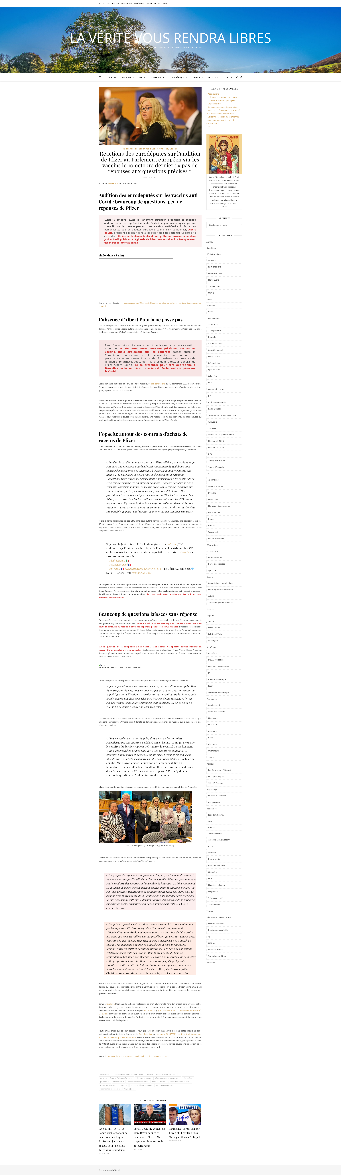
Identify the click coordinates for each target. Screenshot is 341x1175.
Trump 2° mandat (216, 467)
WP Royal (116, 1170)
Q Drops (212, 943)
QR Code (212, 570)
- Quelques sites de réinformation (222, 107)
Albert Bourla (105, 1074)
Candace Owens (215, 343)
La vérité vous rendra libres (170, 37)
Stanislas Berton (215, 949)
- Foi (208, 126)
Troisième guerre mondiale (220, 602)
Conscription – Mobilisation (220, 583)
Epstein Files (214, 369)
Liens (164, 3)
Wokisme (210, 962)
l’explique (110, 1003)
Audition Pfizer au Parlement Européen (161, 1074)
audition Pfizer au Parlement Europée (129, 1074)
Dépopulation (214, 363)
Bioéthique (211, 248)
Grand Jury (213, 640)
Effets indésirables (146, 149)
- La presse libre (214, 103)
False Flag (212, 376)
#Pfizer (171, 544)
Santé (209, 821)
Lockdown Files (215, 273)
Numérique (139, 3)
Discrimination (214, 859)
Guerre (209, 577)
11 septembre (215, 330)
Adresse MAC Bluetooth (219, 839)
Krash (211, 311)
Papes (211, 519)
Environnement (213, 318)
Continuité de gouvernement (221, 434)
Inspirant (210, 615)
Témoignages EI (215, 898)
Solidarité (210, 827)
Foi (118, 3)
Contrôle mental (215, 350)
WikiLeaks (212, 421)
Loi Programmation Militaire (221, 589)
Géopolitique (212, 545)
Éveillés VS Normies (217, 795)
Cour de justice (145, 1034)
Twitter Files (214, 286)
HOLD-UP (213, 724)
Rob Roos (123, 1085)
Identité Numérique (217, 679)
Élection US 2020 (216, 441)
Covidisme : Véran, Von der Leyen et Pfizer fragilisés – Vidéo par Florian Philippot (184, 1133)
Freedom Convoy (216, 814)
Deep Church (214, 356)
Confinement (214, 705)
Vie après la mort (216, 538)
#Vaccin (184, 552)
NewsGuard (213, 279)
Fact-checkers (214, 266)
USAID (211, 292)
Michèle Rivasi (118, 1082)
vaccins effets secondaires (110, 1089)
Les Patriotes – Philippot (219, 770)
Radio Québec (214, 408)
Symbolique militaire (217, 956)
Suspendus (213, 891)
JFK (209, 395)
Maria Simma (214, 512)
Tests (211, 757)
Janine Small (104, 1082)
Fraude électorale (216, 389)
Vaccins (111, 3)
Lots (210, 878)
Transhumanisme (214, 833)
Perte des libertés (216, 563)
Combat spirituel (215, 486)
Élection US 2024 (216, 447)
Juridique (210, 621)
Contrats (128, 149)
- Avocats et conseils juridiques (220, 100)
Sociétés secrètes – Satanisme (222, 415)
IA (209, 672)
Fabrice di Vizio (215, 634)
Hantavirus (213, 718)
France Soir (113, 183)
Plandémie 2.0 (214, 744)
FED (210, 382)
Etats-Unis (211, 428)
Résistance (211, 808)
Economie (210, 305)
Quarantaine (213, 750)
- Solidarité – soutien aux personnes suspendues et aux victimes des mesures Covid (222, 120)
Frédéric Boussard (216, 923)
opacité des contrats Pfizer (138, 1082)
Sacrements (213, 532)
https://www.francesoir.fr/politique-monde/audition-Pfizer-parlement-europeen (137, 1056)
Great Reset (212, 551)
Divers (149, 3)
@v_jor (113, 568)
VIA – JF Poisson (215, 783)
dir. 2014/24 (150, 1010)
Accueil (102, 3)
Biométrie (212, 653)
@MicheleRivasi (118, 564)
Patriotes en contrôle (218, 930)
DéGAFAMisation (216, 659)
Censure (212, 260)
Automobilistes (215, 557)
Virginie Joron (129, 1089)
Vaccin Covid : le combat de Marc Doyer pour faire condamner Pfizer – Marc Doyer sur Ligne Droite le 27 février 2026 (149, 1137)
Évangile (212, 492)
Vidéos (157, 3)
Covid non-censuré (216, 711)
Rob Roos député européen (141, 1085)
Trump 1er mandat (217, 460)
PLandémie (211, 699)
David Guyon (214, 627)
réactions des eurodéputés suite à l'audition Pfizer (171, 1082)
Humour (210, 609)
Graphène (212, 872)
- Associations (212, 93)
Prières (211, 525)
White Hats (126, 3)
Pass (210, 737)
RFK (210, 454)
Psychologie (212, 789)
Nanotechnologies (216, 885)
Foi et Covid (213, 499)
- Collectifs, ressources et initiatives (222, 97)
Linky (210, 685)
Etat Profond (212, 324)
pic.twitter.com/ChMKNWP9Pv (143, 568)
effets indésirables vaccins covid (167, 1078)
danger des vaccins (144, 1078)
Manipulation (214, 802)
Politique (210, 763)
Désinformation (213, 254)
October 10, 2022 (141, 572)
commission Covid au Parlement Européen (116, 1078)
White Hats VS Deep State (218, 917)
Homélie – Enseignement (219, 506)
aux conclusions (158, 383)
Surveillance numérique (218, 692)
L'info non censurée (217, 402)
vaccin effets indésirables (165, 1085)
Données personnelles (218, 666)
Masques (212, 731)
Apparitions (213, 479)
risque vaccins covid (107, 1085)
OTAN (211, 596)
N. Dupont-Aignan (216, 776)
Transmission (214, 904)
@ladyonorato (117, 560)
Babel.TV (212, 337)
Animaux (210, 241)
